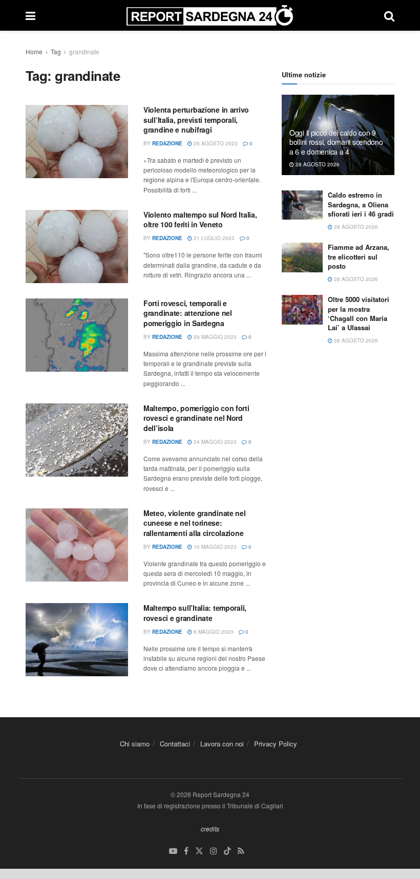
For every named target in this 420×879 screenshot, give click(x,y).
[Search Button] (389, 15)
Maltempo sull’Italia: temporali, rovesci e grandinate (194, 613)
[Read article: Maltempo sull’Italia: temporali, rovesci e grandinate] (77, 639)
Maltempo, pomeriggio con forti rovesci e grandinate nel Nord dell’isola (196, 418)
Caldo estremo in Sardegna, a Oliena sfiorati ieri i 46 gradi (361, 204)
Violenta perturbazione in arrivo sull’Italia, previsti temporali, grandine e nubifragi (196, 119)
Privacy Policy (275, 743)
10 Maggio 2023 (214, 546)
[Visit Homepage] (210, 15)
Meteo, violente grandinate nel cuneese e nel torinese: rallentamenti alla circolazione (194, 523)
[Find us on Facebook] (186, 851)
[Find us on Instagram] (213, 851)
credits (210, 828)
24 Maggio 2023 (214, 441)
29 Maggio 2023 (214, 336)
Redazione (167, 143)
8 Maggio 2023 (213, 631)
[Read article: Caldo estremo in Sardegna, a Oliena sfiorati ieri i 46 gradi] (302, 205)
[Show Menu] (30, 15)
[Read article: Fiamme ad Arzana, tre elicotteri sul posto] (302, 257)
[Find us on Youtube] (173, 851)
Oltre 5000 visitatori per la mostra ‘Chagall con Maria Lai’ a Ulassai (358, 313)
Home (34, 51)
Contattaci (175, 743)
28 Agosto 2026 (317, 164)
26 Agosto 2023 (215, 143)
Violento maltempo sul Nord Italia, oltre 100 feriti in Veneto (200, 219)
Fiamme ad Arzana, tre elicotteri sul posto (358, 256)
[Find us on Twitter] (199, 851)
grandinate (84, 51)
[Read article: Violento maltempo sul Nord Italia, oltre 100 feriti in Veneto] (77, 246)
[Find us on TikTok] (227, 851)
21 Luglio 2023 (213, 238)
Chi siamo (135, 743)
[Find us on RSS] (241, 851)
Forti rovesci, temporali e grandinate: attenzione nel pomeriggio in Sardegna (187, 313)
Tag (56, 51)
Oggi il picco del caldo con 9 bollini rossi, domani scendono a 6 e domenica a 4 (336, 141)
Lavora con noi (222, 743)
